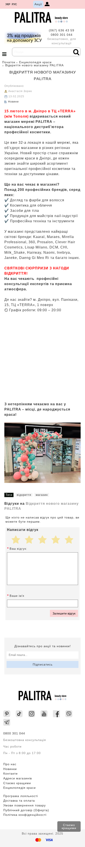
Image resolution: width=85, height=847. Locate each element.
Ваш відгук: (18, 548)
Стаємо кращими (69, 826)
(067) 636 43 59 (61, 30)
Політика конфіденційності (24, 814)
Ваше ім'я (17, 595)
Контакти (10, 773)
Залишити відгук (64, 613)
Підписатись (43, 664)
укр (7, 4)
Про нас (9, 764)
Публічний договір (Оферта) (26, 810)
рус (14, 4)
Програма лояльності (20, 796)
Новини (13, 101)
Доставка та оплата (19, 800)
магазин (42, 494)
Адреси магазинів (17, 778)
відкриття (24, 494)
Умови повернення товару (24, 805)
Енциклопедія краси (19, 787)
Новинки (10, 769)
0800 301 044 (62, 34)
